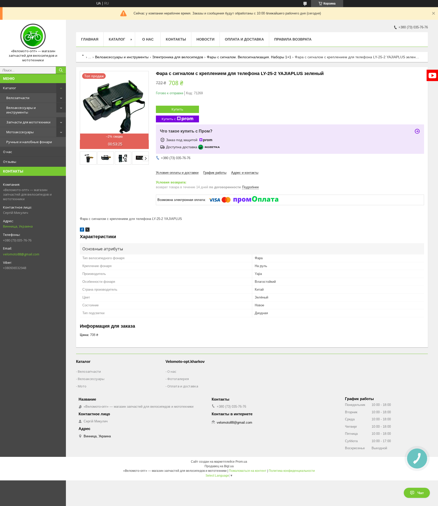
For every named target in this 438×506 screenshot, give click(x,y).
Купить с (169, 119)
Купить (177, 109)
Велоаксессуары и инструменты (21, 110)
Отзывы (9, 161)
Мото (82, 386)
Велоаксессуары (91, 379)
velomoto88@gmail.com (21, 254)
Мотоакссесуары (20, 132)
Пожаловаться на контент (247, 471)
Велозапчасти (17, 98)
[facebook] (82, 230)
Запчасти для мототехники (28, 122)
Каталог (9, 88)
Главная (89, 39)
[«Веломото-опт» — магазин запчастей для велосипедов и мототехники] (33, 36)
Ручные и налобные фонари (29, 142)
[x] (87, 230)
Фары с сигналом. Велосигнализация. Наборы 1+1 (249, 57)
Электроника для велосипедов (177, 57)
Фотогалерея (178, 379)
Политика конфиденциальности (292, 471)
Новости (205, 39)
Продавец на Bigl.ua (219, 466)
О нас (7, 151)
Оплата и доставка (244, 39)
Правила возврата (293, 39)
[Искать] (61, 70)
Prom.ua (241, 461)
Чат (420, 493)
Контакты (176, 39)
